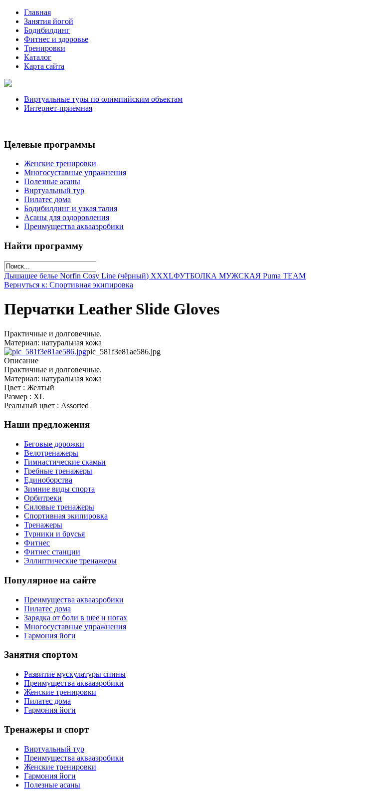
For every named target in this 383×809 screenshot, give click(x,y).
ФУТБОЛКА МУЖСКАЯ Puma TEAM (240, 275)
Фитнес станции (52, 551)
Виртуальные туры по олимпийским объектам (103, 99)
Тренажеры (43, 525)
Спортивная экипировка (66, 516)
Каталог (37, 57)
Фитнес (37, 543)
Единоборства (48, 480)
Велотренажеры (51, 453)
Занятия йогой (48, 21)
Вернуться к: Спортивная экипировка (68, 284)
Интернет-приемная (58, 108)
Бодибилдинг (47, 30)
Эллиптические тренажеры (70, 560)
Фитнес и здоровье (56, 39)
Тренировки (44, 48)
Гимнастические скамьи (65, 462)
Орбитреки (43, 498)
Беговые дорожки (54, 444)
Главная (37, 12)
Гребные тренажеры (58, 471)
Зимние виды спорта (59, 489)
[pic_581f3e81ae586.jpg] (45, 351)
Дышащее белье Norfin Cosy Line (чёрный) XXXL (89, 275)
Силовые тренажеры (59, 507)
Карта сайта (44, 66)
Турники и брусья (54, 534)
